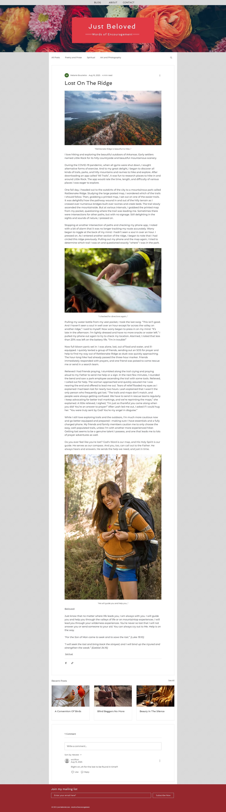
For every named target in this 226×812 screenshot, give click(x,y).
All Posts (56, 57)
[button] (171, 57)
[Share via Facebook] (66, 663)
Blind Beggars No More (111, 711)
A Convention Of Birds (68, 711)
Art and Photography (110, 57)
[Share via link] (72, 663)
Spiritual (91, 57)
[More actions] (159, 75)
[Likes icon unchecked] (72, 772)
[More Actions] (159, 760)
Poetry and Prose (73, 57)
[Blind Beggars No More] (113, 696)
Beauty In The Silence (152, 711)
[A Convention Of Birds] (70, 696)
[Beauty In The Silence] (155, 696)
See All (171, 680)
